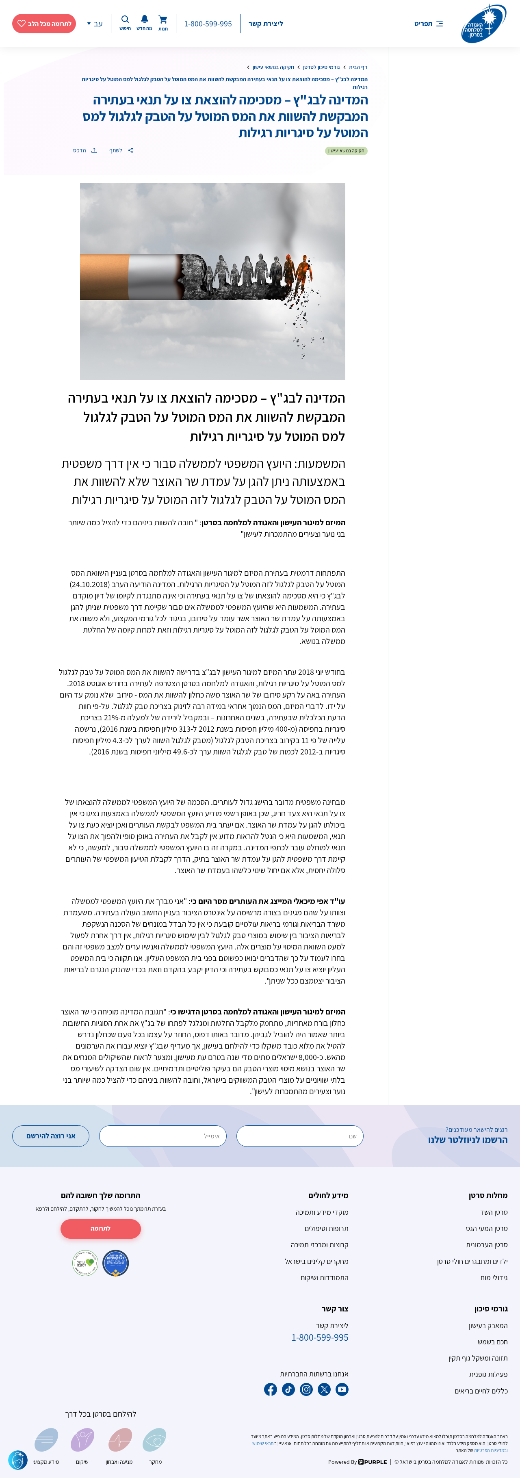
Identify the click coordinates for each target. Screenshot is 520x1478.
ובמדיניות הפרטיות (490, 1450)
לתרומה (100, 1228)
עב (98, 23)
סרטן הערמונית (487, 1244)
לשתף (116, 150)
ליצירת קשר (266, 23)
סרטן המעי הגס (487, 1228)
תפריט (423, 23)
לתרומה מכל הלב (50, 24)
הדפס (80, 150)
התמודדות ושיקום (325, 1277)
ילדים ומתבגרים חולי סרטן (472, 1261)
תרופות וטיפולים (327, 1228)
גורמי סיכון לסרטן (321, 67)
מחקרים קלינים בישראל (317, 1261)
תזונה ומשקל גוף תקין (478, 1358)
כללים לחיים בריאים (481, 1391)
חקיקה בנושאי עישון (273, 67)
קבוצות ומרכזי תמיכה (320, 1244)
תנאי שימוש (263, 1443)
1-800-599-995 (208, 23)
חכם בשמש (493, 1341)
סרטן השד (494, 1212)
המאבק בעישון (488, 1325)
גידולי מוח (494, 1277)
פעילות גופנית (488, 1374)
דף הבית (358, 67)
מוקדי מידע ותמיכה (322, 1212)
